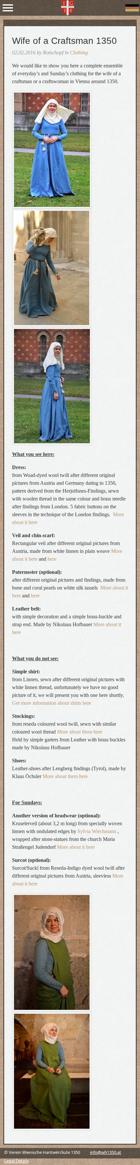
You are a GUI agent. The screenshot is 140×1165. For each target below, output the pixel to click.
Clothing (79, 52)
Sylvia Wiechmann (96, 831)
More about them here (79, 732)
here (52, 559)
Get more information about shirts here (51, 703)
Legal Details (16, 1161)
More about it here (76, 847)
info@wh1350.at (105, 1152)
